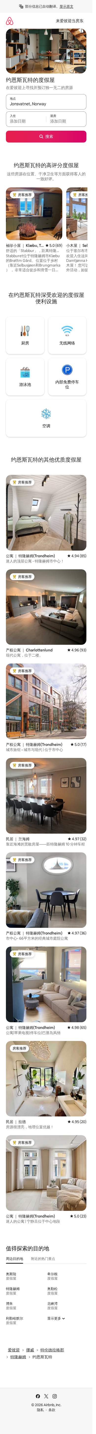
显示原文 (66, 6)
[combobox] (46, 104)
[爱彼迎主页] (9, 21)
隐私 (40, 1410)
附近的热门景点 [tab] (43, 1258)
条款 (51, 1410)
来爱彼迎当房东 (69, 20)
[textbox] (26, 121)
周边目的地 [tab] (14, 1258)
